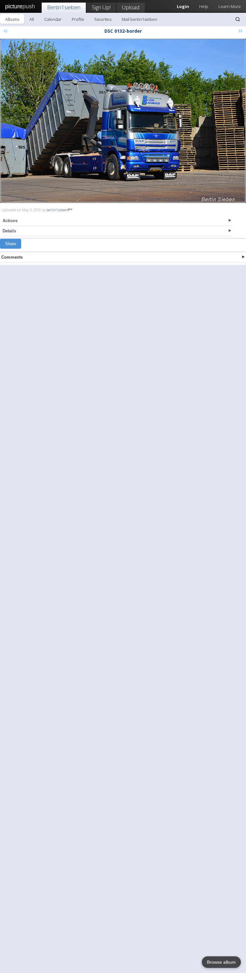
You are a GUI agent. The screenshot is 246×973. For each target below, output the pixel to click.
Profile (78, 19)
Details (9, 231)
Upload (130, 7)
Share (10, 243)
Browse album (221, 962)
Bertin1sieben (63, 7)
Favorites (102, 19)
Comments (12, 257)
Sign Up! (101, 7)
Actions (10, 220)
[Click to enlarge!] (123, 121)
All (31, 19)
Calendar (53, 19)
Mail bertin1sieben (139, 19)
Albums (12, 19)
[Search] (238, 19)
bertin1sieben (57, 209)
